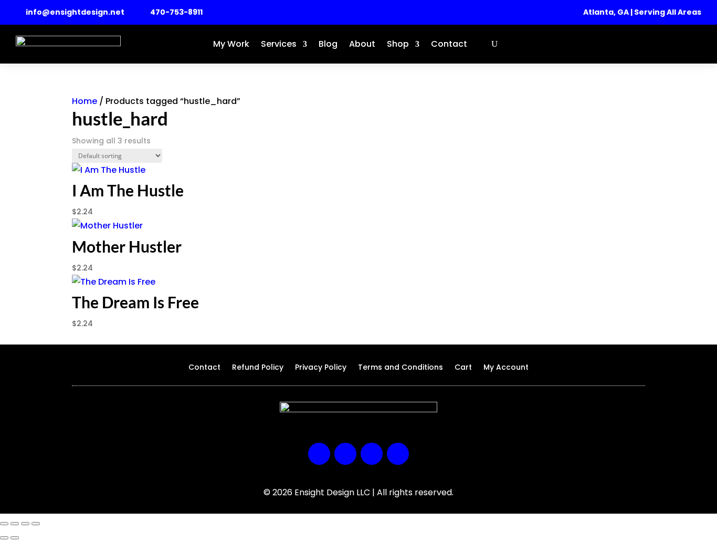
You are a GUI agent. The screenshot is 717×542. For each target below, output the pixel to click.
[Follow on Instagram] (345, 454)
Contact (449, 44)
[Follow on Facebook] (319, 454)
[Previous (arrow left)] (4, 537)
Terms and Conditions (400, 367)
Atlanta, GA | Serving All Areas (642, 12)
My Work (231, 44)
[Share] (25, 523)
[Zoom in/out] (4, 523)
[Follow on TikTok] (398, 454)
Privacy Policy (320, 367)
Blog (328, 44)
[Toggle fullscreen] (14, 523)
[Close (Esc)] (35, 523)
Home (84, 101)
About (362, 44)
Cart (463, 367)
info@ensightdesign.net (75, 12)
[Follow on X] (372, 454)
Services (279, 44)
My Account (506, 367)
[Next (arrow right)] (14, 537)
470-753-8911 (176, 12)
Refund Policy (257, 367)
